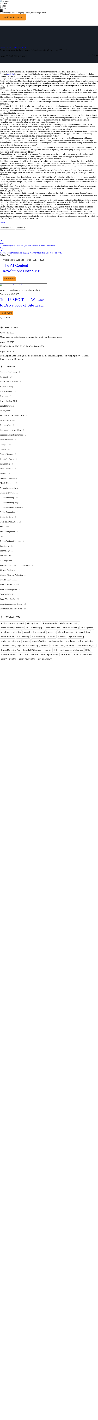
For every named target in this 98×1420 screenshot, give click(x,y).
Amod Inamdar (7, 636)
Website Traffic (20, 47)
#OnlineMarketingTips (11, 632)
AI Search (4, 290)
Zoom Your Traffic (27, 659)
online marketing (85, 641)
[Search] (1, 318)
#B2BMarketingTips (34, 627)
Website (34, 654)
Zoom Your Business (83, 654)
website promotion (49, 654)
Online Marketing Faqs (11, 645)
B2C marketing (38, 636)
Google (26, 641)
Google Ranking (39, 641)
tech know (23, 654)
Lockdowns (70, 641)
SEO (55, 650)
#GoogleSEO (87, 627)
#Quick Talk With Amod (34, 632)
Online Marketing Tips (10, 650)
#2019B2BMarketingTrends (12, 623)
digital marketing (76, 636)
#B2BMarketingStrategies (12, 627)
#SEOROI (21, 227)
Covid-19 (62, 636)
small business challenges (71, 650)
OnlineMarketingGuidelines (62, 645)
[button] (13, 17)
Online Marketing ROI (86, 645)
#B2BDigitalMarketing (69, 623)
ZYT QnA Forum (45, 659)
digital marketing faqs (11, 641)
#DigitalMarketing (71, 627)
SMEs (87, 650)
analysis (10, 74)
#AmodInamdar (50, 623)
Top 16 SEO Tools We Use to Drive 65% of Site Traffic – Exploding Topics (23, 302)
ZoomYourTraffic (8, 659)
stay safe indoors (8, 654)
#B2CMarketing (53, 627)
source (2, 222)
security (47, 650)
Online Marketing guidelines (35, 645)
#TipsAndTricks (83, 632)
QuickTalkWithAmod (32, 650)
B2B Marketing (23, 636)
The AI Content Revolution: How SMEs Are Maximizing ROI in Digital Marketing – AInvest (22, 268)
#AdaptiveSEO (7, 227)
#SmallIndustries (65, 632)
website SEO (6, 47)
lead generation (56, 641)
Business (52, 636)
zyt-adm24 (23, 56)
